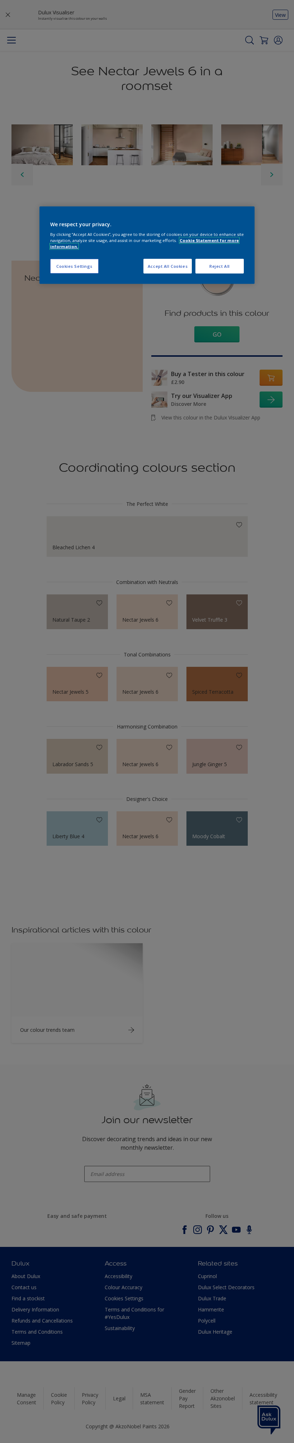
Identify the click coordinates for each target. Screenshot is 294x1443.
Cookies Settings (74, 266)
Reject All (219, 266)
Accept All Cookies (168, 266)
